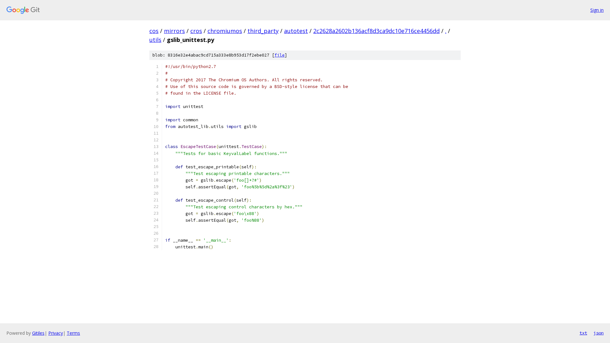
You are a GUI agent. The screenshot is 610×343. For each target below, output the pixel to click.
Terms (73, 333)
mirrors (174, 31)
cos (154, 31)
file (279, 55)
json (598, 333)
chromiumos (224, 31)
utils (155, 40)
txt (583, 333)
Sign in (597, 10)
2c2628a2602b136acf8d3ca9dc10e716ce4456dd (376, 31)
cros (196, 31)
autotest (296, 31)
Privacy (55, 333)
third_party (263, 31)
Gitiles (38, 333)
